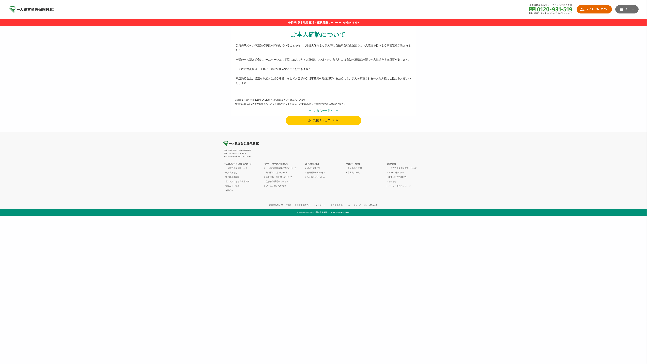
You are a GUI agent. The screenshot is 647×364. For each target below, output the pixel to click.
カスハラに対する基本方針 (366, 205)
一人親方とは (231, 172)
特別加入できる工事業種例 (237, 181)
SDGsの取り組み (396, 172)
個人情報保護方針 (302, 205)
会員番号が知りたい (316, 172)
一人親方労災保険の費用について (281, 168)
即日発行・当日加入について (279, 177)
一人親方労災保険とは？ (236, 168)
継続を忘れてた (314, 168)
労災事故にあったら (316, 177)
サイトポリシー (320, 205)
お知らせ (392, 181)
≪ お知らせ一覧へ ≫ (323, 110)
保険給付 (229, 190)
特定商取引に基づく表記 (280, 205)
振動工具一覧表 (232, 186)
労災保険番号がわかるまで (278, 181)
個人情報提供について (340, 205)
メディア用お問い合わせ (399, 186)
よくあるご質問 (355, 168)
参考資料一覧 (354, 172)
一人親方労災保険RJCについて (402, 168)
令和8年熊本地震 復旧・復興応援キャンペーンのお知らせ (323, 22)
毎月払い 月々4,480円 (276, 172)
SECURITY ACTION (397, 177)
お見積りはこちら (323, 120)
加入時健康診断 (232, 177)
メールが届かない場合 (276, 186)
